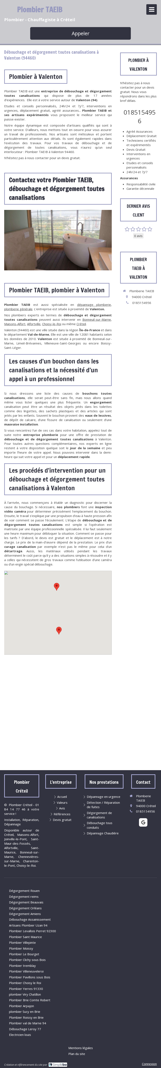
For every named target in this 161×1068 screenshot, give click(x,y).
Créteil (81, 324)
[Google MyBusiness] (143, 822)
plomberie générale (18, 309)
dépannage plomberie (94, 304)
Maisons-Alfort (14, 324)
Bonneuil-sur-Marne (96, 319)
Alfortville (33, 324)
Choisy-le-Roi (51, 324)
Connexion (149, 1064)
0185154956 (139, 116)
